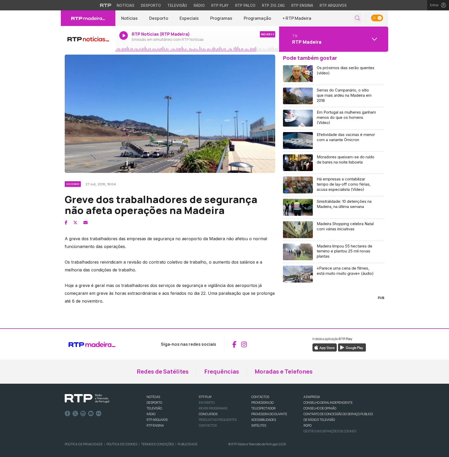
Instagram (83, 413)
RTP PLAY (205, 397)
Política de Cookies (122, 444)
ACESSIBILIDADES (263, 419)
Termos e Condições (157, 444)
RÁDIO (151, 414)
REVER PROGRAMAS (213, 408)
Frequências (221, 371)
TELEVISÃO (154, 408)
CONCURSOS (208, 414)
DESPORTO (154, 402)
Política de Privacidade (84, 444)
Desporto (151, 5)
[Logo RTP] (87, 398)
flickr (99, 413)
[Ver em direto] (88, 39)
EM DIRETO (207, 402)
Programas (221, 18)
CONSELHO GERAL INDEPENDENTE (328, 402)
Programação (257, 18)
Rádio (199, 5)
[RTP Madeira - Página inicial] (88, 18)
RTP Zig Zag (273, 5)
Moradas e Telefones (284, 371)
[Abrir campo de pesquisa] (357, 18)
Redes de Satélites (163, 371)
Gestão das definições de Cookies (329, 431)
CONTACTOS (260, 397)
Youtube (91, 413)
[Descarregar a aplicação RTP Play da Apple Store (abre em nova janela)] (324, 347)
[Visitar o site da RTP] (105, 5)
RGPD (307, 425)
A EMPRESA (311, 397)
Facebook (67, 413)
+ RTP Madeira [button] (296, 18)
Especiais (189, 18)
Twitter (75, 413)
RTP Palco (245, 5)
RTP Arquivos (333, 5)
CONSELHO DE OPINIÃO (319, 408)
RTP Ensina (302, 5)
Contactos (208, 425)
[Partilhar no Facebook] (66, 222)
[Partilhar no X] (75, 222)
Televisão (177, 5)
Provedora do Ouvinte (269, 414)
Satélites (258, 425)
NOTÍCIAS (153, 397)
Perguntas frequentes (218, 419)
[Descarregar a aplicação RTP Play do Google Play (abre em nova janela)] (352, 347)
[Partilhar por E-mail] (85, 222)
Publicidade (187, 444)
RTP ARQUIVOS (157, 419)
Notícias (125, 5)
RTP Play (220, 5)
